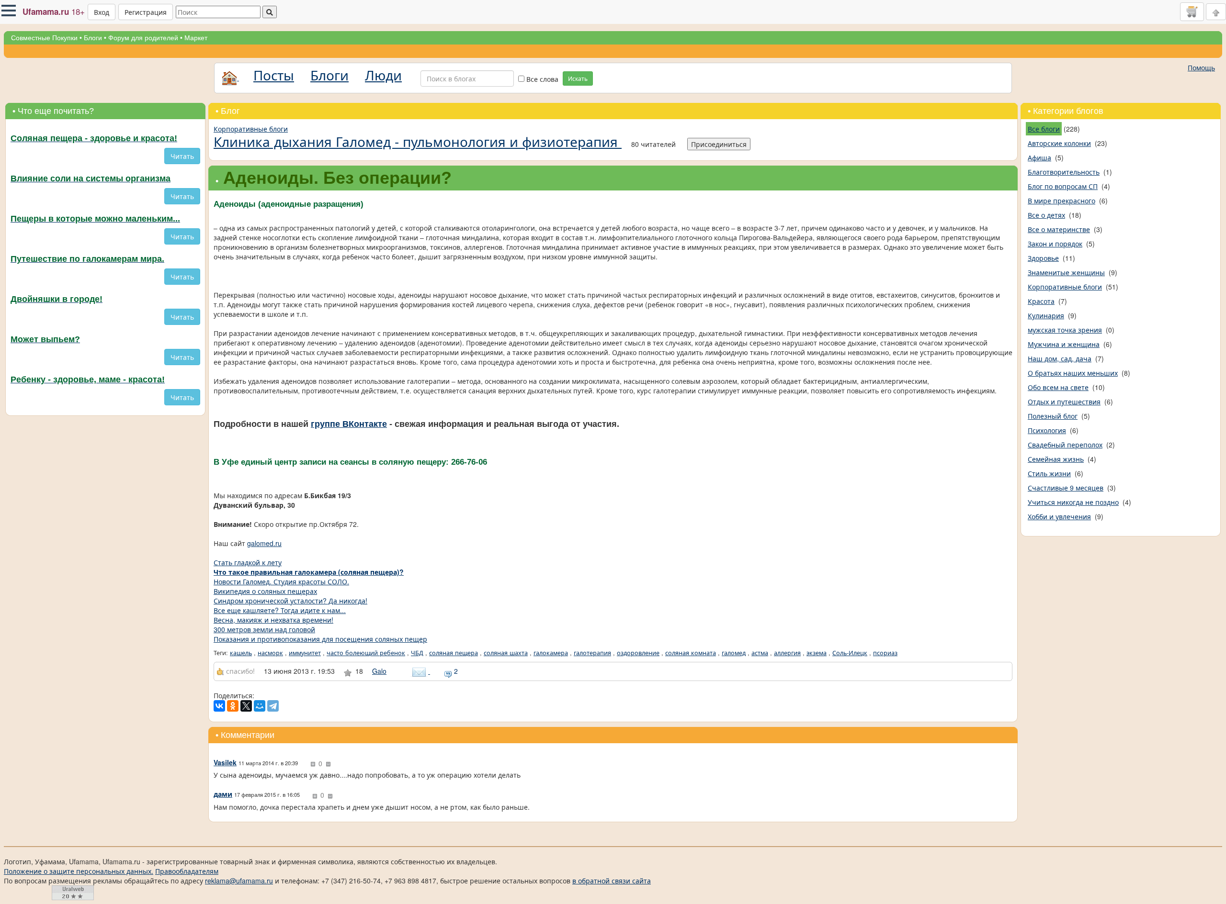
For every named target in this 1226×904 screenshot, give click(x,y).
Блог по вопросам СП (1063, 186)
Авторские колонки (1059, 143)
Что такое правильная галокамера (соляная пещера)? (309, 572)
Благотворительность (1064, 172)
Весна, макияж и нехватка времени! (273, 620)
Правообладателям (186, 871)
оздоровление (638, 652)
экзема (816, 652)
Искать (578, 78)
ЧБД (417, 652)
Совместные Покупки (44, 38)
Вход (101, 12)
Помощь (1201, 67)
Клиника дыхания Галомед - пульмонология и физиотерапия (418, 141)
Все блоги (1044, 129)
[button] (8, 10)
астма (759, 652)
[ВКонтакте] (219, 706)
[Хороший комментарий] (313, 764)
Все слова (541, 79)
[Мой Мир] (259, 706)
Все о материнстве (1059, 229)
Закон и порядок (1055, 243)
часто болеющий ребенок (366, 652)
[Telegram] (273, 706)
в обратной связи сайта (611, 880)
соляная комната (690, 652)
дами (223, 794)
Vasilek (225, 762)
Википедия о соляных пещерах (265, 591)
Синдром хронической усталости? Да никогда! (290, 600)
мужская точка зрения (1065, 330)
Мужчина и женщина (1064, 344)
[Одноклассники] (232, 706)
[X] (246, 706)
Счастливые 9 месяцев (1065, 487)
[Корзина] (1192, 11)
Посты (273, 74)
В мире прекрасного (1061, 200)
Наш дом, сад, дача (1059, 358)
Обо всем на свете (1058, 387)
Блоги (93, 38)
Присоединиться (719, 144)
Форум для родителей (143, 38)
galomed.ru (264, 543)
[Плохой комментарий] (328, 764)
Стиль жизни (1049, 473)
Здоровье (1043, 258)
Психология (1047, 430)
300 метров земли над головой (264, 629)
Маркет (195, 38)
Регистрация (146, 12)
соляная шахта (506, 652)
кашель (241, 652)
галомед (734, 652)
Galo (379, 671)
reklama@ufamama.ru (239, 880)
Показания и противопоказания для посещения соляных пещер (320, 639)
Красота (1041, 301)
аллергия (787, 652)
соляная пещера (453, 652)
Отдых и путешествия (1064, 401)
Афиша (1039, 157)
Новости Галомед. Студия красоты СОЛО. (281, 581)
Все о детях (1046, 215)
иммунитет (305, 652)
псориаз (885, 652)
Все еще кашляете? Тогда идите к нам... (280, 610)
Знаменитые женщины (1066, 272)
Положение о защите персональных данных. (78, 871)
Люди (383, 74)
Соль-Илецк (849, 652)
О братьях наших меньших (1073, 373)
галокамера (551, 652)
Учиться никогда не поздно (1073, 502)
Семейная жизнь (1056, 459)
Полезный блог (1053, 416)
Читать (182, 156)
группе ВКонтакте (349, 424)
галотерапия (592, 652)
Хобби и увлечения (1059, 516)
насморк (270, 652)
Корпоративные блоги (251, 129)
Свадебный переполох (1065, 444)
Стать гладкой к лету (248, 562)
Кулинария (1046, 315)
